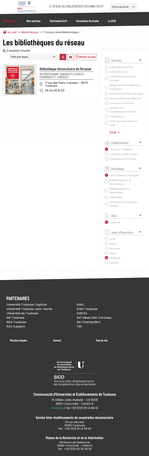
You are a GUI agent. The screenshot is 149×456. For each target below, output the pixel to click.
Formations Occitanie (87, 21)
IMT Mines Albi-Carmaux (94, 318)
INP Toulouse (15, 318)
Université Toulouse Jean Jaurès (29, 309)
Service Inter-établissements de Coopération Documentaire (27, 7)
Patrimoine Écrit (58, 21)
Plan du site (102, 340)
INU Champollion (88, 322)
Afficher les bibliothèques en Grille (70, 57)
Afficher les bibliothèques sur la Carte (86, 57)
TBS (79, 326)
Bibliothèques (10, 21)
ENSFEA (82, 313)
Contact (57, 340)
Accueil (12, 32)
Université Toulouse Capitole (26, 304)
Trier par (16, 57)
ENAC (80, 304)
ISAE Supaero (15, 326)
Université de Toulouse (22, 313)
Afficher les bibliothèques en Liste (63, 57)
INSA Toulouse (16, 322)
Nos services (34, 21)
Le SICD (112, 21)
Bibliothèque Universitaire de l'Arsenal (65, 68)
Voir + (114, 132)
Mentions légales (18, 340)
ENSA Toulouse (87, 309)
